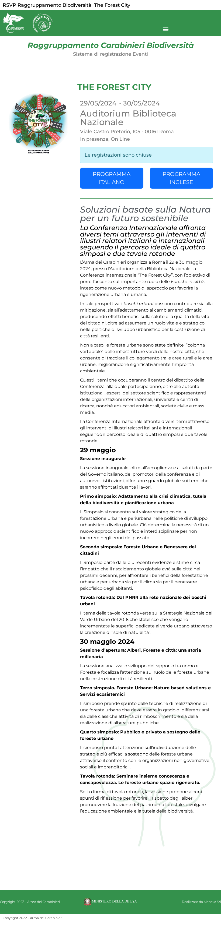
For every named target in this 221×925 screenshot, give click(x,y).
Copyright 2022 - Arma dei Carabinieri (33, 918)
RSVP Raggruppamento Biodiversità (47, 5)
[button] (165, 28)
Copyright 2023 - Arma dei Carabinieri (30, 902)
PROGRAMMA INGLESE (181, 178)
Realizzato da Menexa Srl (201, 902)
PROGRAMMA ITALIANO (111, 178)
